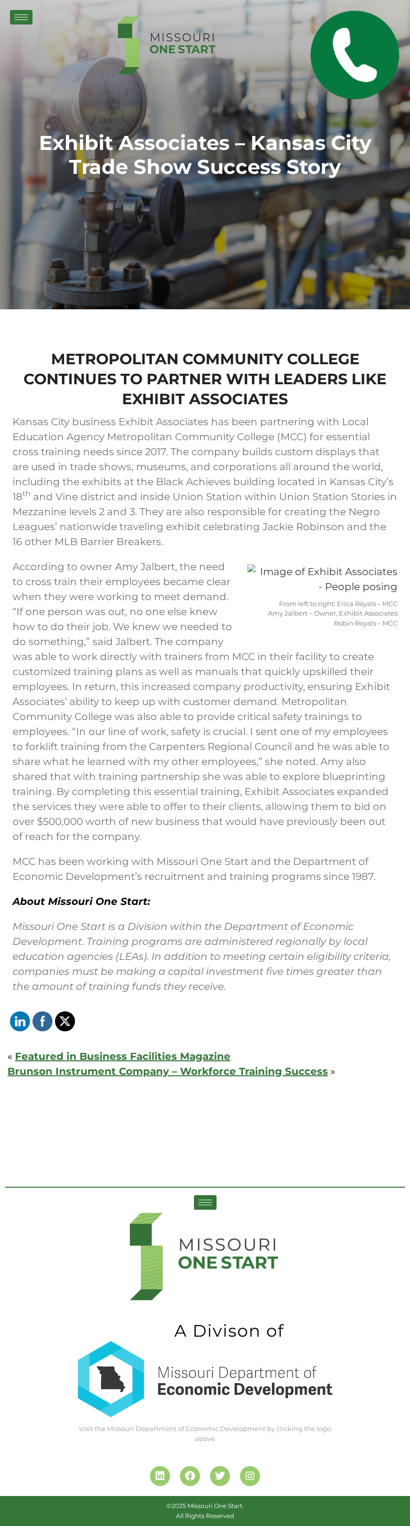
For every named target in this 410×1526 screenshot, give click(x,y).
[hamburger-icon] (21, 17)
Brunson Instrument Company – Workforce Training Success (168, 1071)
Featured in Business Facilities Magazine (122, 1056)
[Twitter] (220, 1476)
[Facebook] (190, 1476)
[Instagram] (250, 1476)
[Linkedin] (160, 1476)
